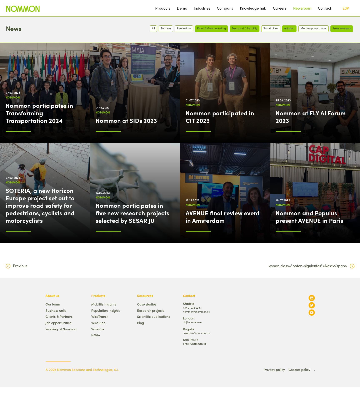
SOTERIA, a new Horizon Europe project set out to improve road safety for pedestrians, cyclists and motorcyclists (40, 205)
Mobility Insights (103, 304)
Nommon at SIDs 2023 (126, 120)
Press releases (341, 28)
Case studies (146, 304)
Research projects (150, 310)
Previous (20, 265)
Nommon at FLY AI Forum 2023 (311, 117)
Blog (140, 322)
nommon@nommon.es (196, 311)
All (153, 28)
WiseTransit (99, 316)
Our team (52, 304)
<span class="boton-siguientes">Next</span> (308, 265)
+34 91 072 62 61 (192, 307)
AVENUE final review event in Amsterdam (222, 216)
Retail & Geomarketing (211, 28)
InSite (95, 335)
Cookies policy (299, 369)
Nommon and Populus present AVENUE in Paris (309, 216)
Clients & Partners (58, 316)
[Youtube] (312, 312)
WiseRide (98, 322)
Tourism (166, 28)
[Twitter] (312, 305)
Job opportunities (58, 322)
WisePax (97, 329)
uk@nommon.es (192, 322)
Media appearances (313, 28)
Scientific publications (153, 316)
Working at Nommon (60, 329)
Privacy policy (274, 369)
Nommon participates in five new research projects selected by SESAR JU (132, 212)
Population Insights (105, 310)
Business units (55, 310)
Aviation (289, 28)
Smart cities (270, 28)
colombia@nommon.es (196, 333)
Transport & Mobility (244, 28)
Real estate (184, 28)
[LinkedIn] (312, 298)
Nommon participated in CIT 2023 (220, 117)
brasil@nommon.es (194, 343)
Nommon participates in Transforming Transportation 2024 (39, 113)
